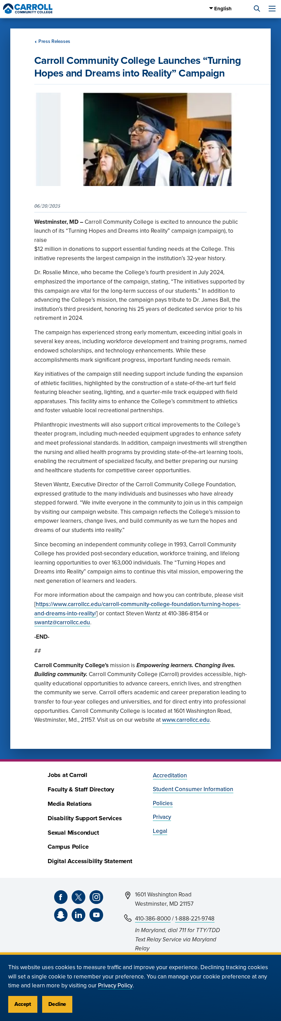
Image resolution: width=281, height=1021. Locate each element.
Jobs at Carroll (67, 775)
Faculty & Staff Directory (81, 789)
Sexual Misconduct (73, 832)
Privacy (162, 817)
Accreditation (170, 775)
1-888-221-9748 (195, 918)
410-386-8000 (153, 918)
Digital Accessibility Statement (90, 861)
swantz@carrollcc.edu (62, 622)
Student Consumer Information (193, 789)
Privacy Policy (115, 985)
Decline (57, 1004)
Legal (160, 831)
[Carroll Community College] (27, 8)
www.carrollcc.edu (186, 719)
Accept (22, 1004)
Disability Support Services (85, 818)
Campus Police (68, 846)
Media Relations (70, 804)
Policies (163, 803)
